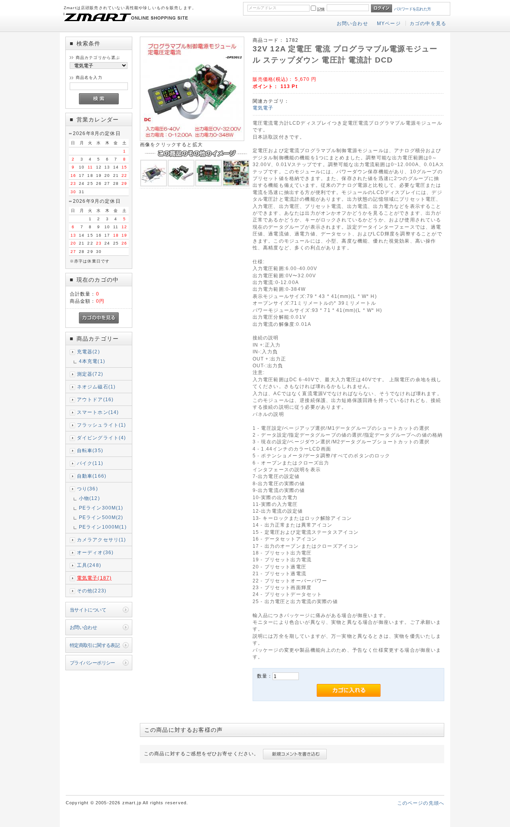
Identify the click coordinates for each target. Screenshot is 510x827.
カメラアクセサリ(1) (101, 539)
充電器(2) (88, 351)
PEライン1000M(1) (103, 526)
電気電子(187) (94, 577)
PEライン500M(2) (101, 517)
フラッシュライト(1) (101, 424)
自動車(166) (91, 475)
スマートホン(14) (98, 412)
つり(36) (87, 488)
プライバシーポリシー (92, 662)
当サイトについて (88, 609)
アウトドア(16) (95, 399)
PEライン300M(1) (101, 507)
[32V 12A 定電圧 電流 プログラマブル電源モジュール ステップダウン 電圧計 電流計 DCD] (192, 139)
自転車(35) (90, 450)
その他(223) (91, 590)
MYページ (389, 23)
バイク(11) (90, 463)
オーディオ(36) (95, 552)
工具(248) (89, 565)
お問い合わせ (352, 23)
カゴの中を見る (428, 23)
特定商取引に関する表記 (95, 645)
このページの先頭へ (420, 802)
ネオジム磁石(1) (96, 386)
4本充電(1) (92, 361)
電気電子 (263, 107)
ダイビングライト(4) (101, 437)
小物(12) (89, 498)
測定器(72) (90, 373)
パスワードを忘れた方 (412, 9)
